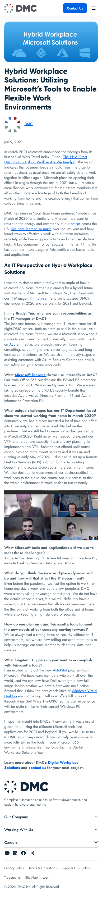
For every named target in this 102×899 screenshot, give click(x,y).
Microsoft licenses (30, 375)
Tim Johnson (39, 298)
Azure (14, 344)
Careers (11, 842)
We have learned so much (31, 229)
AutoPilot (60, 670)
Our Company (16, 817)
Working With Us (18, 829)
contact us (37, 767)
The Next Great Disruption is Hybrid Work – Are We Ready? (45, 159)
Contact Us (75, 8)
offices (75, 223)
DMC (28, 124)
